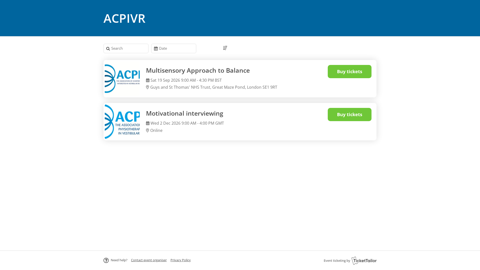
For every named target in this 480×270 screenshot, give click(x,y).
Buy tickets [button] (349, 71)
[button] (149, 260)
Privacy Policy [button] (180, 260)
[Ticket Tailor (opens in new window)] (364, 260)
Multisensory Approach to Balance (198, 70)
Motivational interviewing (184, 113)
